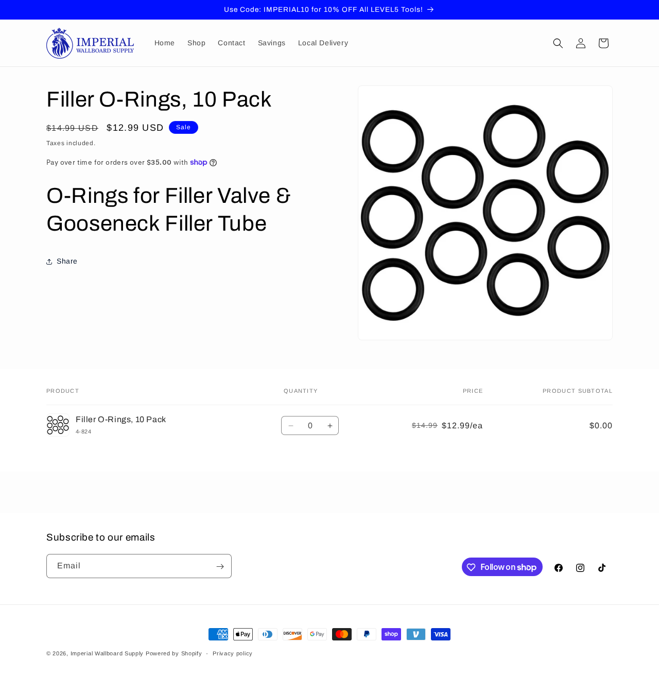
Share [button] (67, 261)
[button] (558, 43)
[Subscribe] (220, 566)
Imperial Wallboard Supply (107, 653)
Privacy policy (233, 653)
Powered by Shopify (174, 653)
